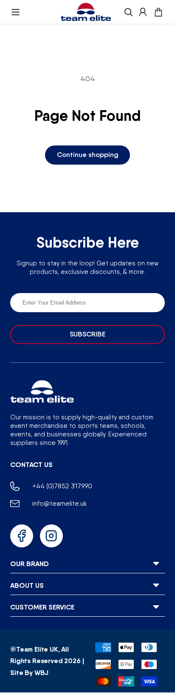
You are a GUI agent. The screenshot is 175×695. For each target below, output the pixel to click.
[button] (15, 12)
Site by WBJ (29, 672)
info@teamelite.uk (59, 503)
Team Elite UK (37, 649)
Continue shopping (88, 155)
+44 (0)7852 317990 (62, 486)
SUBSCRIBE (87, 334)
